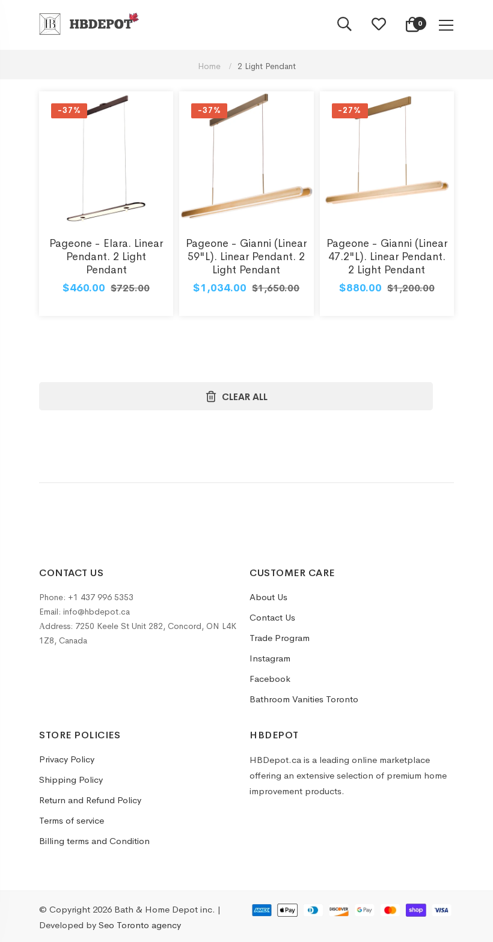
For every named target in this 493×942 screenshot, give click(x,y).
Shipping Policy (71, 779)
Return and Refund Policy (90, 800)
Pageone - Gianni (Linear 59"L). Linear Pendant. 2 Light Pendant (246, 256)
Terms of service (71, 820)
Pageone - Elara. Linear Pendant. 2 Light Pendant (106, 256)
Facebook (270, 678)
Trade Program (280, 637)
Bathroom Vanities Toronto (304, 699)
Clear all (245, 397)
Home (210, 66)
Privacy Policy (66, 759)
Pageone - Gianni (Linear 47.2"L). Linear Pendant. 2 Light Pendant (386, 256)
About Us (268, 597)
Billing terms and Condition (94, 840)
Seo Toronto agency (140, 925)
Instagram (270, 658)
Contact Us (272, 617)
